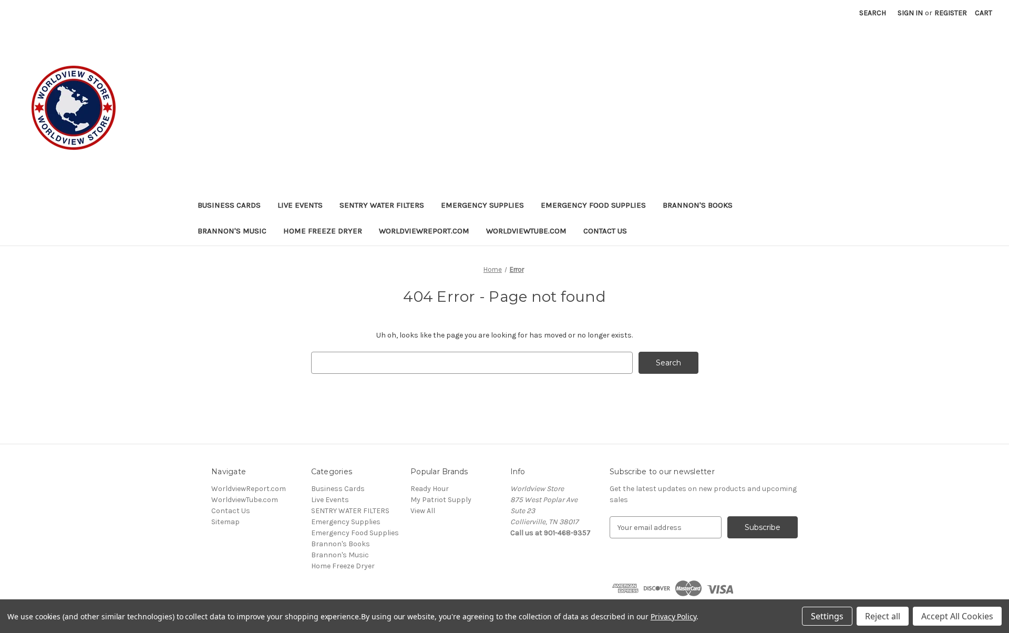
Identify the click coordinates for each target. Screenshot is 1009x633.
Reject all (882, 616)
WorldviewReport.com (424, 231)
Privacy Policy (673, 616)
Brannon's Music (232, 231)
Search (872, 12)
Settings (827, 616)
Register (950, 12)
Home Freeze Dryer (322, 231)
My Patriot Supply (440, 499)
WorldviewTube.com (526, 231)
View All (422, 510)
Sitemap (225, 521)
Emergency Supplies (482, 205)
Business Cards (229, 205)
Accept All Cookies (957, 616)
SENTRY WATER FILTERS (381, 205)
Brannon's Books (698, 205)
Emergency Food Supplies (593, 205)
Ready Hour (429, 488)
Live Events (300, 205)
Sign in (910, 12)
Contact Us (605, 231)
